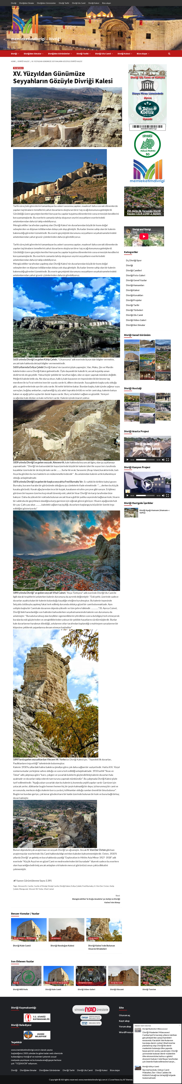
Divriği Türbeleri (134, 310)
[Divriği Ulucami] (147, 398)
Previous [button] (121, 512)
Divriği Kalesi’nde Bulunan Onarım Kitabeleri (101, 947)
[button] (147, 449)
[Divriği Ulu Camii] (147, 408)
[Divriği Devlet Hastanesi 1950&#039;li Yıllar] (131, 406)
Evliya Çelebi (76, 886)
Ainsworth (22, 886)
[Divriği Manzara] (131, 345)
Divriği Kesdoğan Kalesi (62, 945)
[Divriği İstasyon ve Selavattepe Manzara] (163, 345)
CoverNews (114, 1079)
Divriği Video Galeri (136, 320)
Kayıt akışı (124, 1020)
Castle (30, 886)
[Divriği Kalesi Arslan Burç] (131, 375)
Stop (145, 213)
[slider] (145, 459)
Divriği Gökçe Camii (150, 1066)
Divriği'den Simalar (135, 325)
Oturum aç (124, 1015)
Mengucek (23, 889)
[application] (147, 449)
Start (143, 213)
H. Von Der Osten (101, 886)
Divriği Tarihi (64, 3)
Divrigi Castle (53, 886)
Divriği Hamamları (135, 285)
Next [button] (173, 512)
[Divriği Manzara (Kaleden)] (163, 357)
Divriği (13, 3)
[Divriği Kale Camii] (131, 356)
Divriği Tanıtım (149, 989)
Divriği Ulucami (117, 989)
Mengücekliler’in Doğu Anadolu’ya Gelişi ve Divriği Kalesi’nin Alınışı (96, 899)
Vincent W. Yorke (36, 889)
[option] (147, 513)
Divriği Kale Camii (22, 945)
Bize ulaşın (106, 3)
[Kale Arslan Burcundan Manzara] (147, 365)
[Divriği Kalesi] (147, 344)
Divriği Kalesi (93, 3)
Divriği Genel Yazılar (136, 280)
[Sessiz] (163, 459)
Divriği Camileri (19, 938)
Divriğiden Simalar (26, 3)
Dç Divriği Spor (134, 260)
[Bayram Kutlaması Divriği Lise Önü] (163, 397)
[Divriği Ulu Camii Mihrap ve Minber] (163, 367)
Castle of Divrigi (40, 886)
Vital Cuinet (49, 889)
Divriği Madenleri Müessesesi (154, 1029)
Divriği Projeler (134, 300)
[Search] (169, 53)
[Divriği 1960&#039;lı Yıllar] (163, 406)
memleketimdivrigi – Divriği (36, 38)
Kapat (180, 1025)
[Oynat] (127, 459)
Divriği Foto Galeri (135, 275)
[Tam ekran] (167, 459)
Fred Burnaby (87, 886)
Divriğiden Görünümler (46, 3)
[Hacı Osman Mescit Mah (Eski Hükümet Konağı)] (131, 397)
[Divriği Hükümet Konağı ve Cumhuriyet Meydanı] (131, 416)
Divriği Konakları (134, 295)
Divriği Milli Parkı (20, 989)
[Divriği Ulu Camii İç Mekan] (147, 375)
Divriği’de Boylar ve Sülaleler (153, 510)
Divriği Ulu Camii (78, 3)
